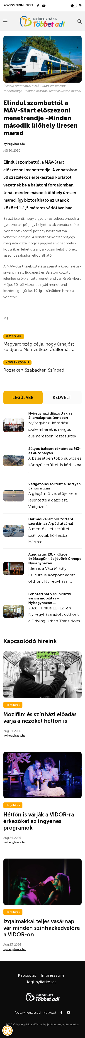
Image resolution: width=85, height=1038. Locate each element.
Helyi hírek (13, 704)
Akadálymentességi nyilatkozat (35, 1012)
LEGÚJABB (23, 397)
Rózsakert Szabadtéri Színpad (33, 370)
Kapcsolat (27, 975)
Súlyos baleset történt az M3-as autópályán (54, 450)
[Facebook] (38, 6)
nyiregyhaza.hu (14, 144)
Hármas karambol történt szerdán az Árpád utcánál (50, 521)
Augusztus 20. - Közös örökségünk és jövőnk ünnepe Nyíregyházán (54, 558)
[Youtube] (44, 6)
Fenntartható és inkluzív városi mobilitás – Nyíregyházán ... (49, 598)
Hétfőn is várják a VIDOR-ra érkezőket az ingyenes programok (38, 821)
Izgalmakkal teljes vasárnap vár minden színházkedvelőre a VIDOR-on (41, 928)
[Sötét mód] (80, 5)
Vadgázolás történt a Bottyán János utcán (54, 486)
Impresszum (52, 975)
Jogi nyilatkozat (41, 981)
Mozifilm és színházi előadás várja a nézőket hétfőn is (40, 717)
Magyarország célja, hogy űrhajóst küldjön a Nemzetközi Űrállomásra (39, 346)
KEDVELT (62, 397)
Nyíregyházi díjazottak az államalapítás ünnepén (50, 415)
